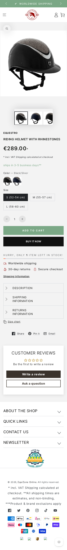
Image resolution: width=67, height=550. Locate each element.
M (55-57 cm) (42, 197)
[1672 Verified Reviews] (33, 465)
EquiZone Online (27, 482)
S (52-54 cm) (15, 197)
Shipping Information (16, 276)
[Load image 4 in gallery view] (50, 118)
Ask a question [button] (33, 383)
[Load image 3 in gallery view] (35, 118)
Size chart (14, 321)
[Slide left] (6, 3)
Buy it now (33, 241)
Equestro (10, 132)
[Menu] (4, 15)
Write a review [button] (33, 374)
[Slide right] (60, 3)
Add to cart (33, 230)
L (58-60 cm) (15, 206)
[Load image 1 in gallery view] (21, 118)
